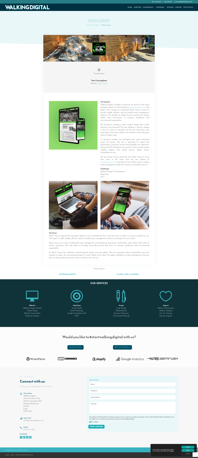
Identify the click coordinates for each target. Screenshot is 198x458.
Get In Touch (188, 7)
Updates (178, 7)
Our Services (148, 7)
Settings (188, 453)
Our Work (160, 7)
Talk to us (74, 347)
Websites (32, 305)
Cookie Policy (10, 450)
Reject (187, 450)
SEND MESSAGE (96, 426)
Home (130, 7)
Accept (188, 447)
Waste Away (102, 83)
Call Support (168, 1)
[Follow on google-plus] (24, 437)
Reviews (170, 7)
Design (121, 305)
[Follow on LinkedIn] (27, 437)
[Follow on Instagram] (30, 437)
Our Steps (137, 7)
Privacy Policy (22, 450)
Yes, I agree (94, 422)
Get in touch (121, 347)
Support (166, 305)
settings (172, 451)
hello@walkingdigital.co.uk (184, 1)
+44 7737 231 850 (157, 1)
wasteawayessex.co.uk (137, 107)
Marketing (77, 305)
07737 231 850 (29, 430)
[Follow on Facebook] (21, 437)
